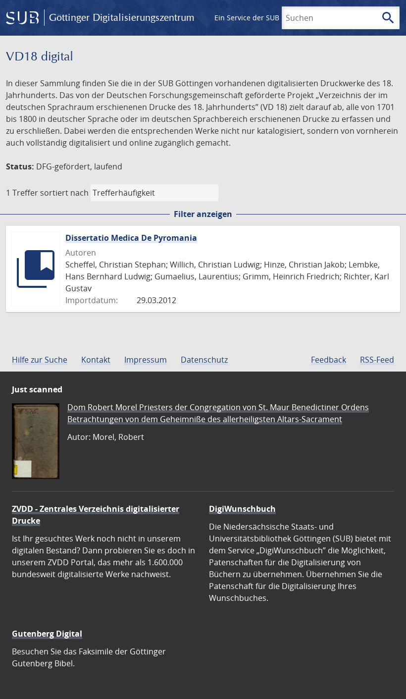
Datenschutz (204, 359)
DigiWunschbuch (242, 508)
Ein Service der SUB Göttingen (264, 17)
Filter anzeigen (203, 214)
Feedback (328, 359)
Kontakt (95, 359)
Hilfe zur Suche (39, 359)
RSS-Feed (377, 359)
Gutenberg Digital (47, 633)
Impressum (145, 359)
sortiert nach (64, 192)
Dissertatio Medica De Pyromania (131, 237)
